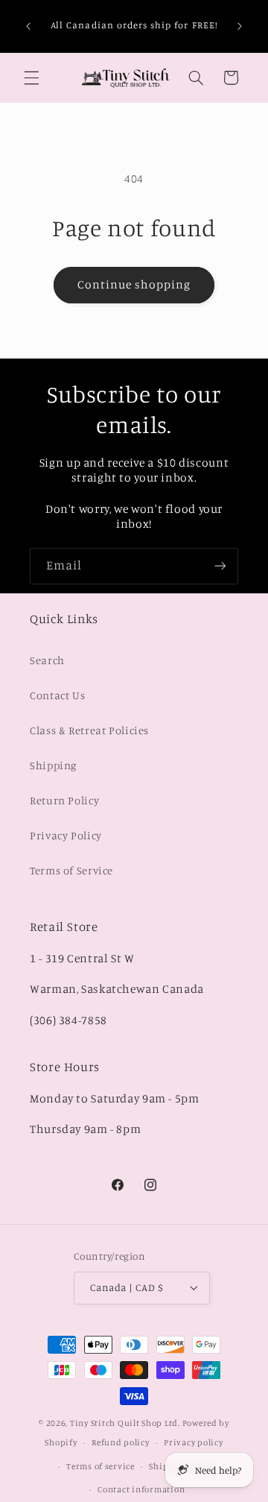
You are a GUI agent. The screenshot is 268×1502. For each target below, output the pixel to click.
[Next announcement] (239, 26)
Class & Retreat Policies (89, 730)
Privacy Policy (66, 835)
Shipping (53, 765)
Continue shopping (134, 284)
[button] (31, 77)
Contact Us (57, 695)
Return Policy (64, 800)
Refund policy (121, 1442)
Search (47, 660)
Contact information (141, 1489)
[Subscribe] (220, 566)
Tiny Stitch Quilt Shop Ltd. (125, 1423)
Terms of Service (71, 870)
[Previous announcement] (28, 26)
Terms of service (100, 1466)
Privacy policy (193, 1442)
